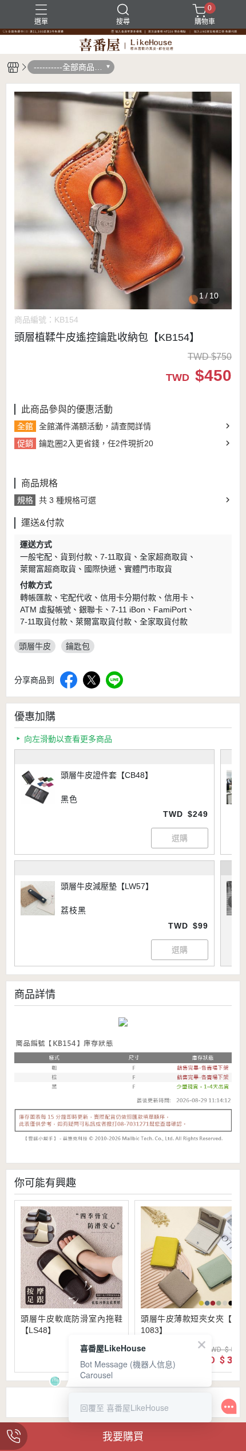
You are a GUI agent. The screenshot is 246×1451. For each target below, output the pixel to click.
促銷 (25, 443)
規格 (25, 500)
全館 (25, 426)
